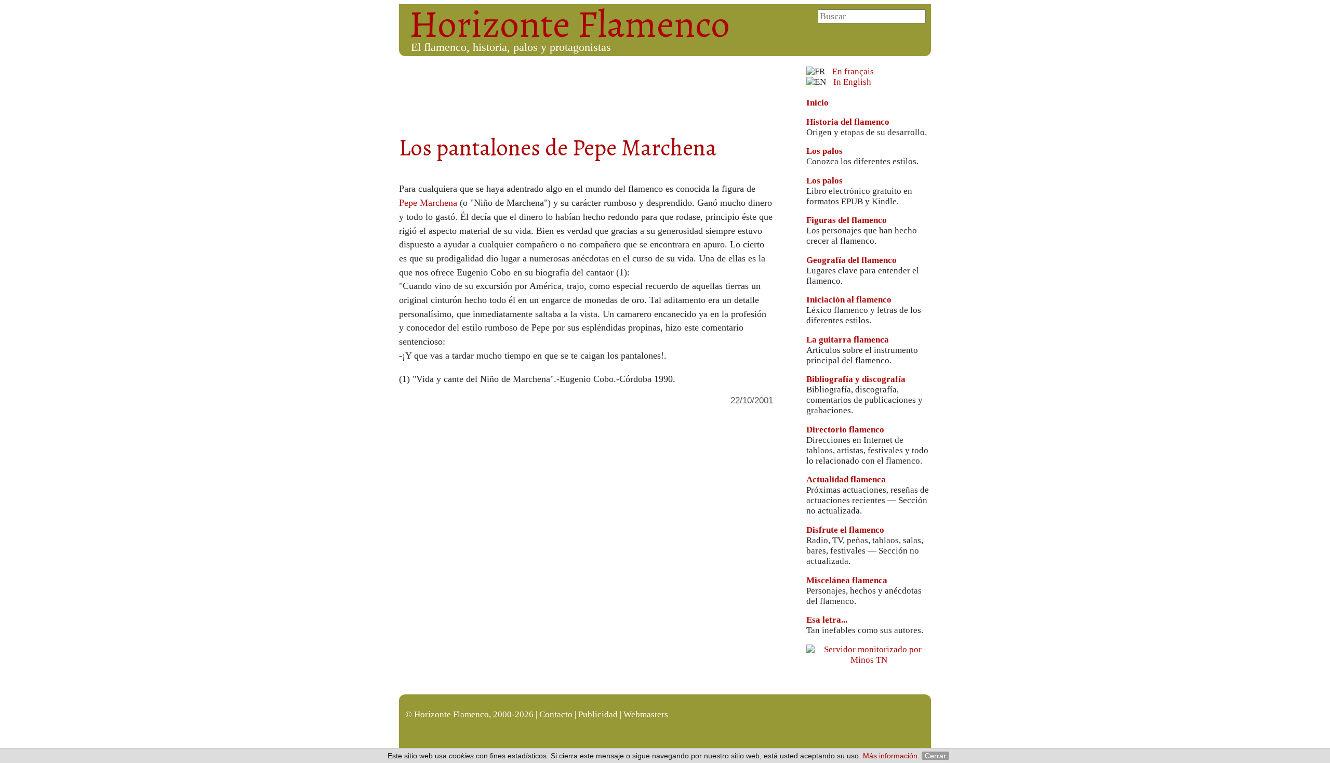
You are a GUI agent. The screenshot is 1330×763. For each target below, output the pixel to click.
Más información (890, 756)
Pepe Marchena (428, 203)
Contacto (556, 714)
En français (853, 71)
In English (852, 82)
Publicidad (598, 714)
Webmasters (645, 714)
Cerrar (935, 756)
